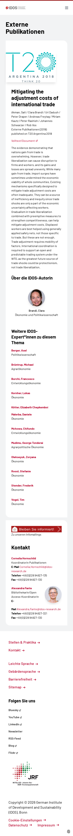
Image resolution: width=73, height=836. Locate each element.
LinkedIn (14, 724)
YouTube (14, 717)
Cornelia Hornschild (23, 558)
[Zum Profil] (53, 594)
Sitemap (15, 687)
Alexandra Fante (21, 588)
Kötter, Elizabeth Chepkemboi (29, 407)
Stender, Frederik (22, 485)
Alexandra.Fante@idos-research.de (39, 609)
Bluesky (14, 710)
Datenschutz (18, 825)
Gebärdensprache (23, 671)
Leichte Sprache (22, 663)
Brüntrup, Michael (22, 364)
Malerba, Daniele (21, 414)
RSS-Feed (15, 738)
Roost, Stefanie (21, 471)
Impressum (46, 825)
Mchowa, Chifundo (23, 428)
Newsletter (16, 731)
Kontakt (15, 650)
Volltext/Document (23, 140)
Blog (12, 745)
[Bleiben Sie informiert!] (36, 529)
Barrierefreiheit (21, 679)
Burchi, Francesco (22, 378)
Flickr (12, 752)
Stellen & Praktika (23, 642)
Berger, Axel (19, 350)
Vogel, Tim (17, 499)
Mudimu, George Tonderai (27, 442)
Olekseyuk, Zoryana (23, 457)
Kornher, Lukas (20, 393)
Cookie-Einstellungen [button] (25, 820)
